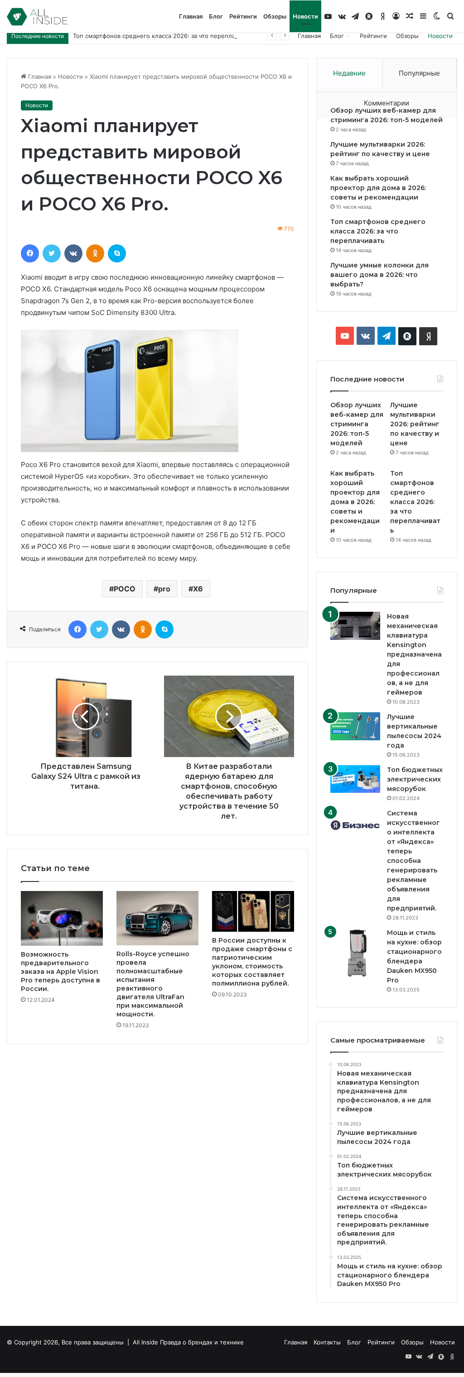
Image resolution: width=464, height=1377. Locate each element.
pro (164, 588)
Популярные (419, 73)
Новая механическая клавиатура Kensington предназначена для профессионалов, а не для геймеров (414, 654)
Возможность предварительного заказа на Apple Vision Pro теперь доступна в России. (60, 971)
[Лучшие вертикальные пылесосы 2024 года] (355, 726)
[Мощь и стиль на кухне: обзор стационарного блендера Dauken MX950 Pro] (355, 953)
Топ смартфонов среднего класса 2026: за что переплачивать (163, 35)
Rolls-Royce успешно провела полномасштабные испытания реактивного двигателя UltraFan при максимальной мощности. (152, 984)
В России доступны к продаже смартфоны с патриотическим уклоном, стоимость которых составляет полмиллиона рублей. (252, 961)
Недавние (349, 73)
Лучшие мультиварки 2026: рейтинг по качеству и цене (415, 424)
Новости (305, 16)
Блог (216, 16)
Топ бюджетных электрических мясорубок (415, 779)
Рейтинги (243, 16)
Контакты (327, 1342)
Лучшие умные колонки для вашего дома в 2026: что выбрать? (379, 274)
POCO (124, 588)
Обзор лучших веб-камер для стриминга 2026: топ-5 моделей (356, 424)
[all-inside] (37, 17)
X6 (198, 588)
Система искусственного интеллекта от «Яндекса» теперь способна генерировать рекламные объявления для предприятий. (413, 860)
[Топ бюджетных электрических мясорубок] (355, 779)
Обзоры (274, 16)
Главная (191, 16)
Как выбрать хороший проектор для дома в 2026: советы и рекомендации (378, 187)
